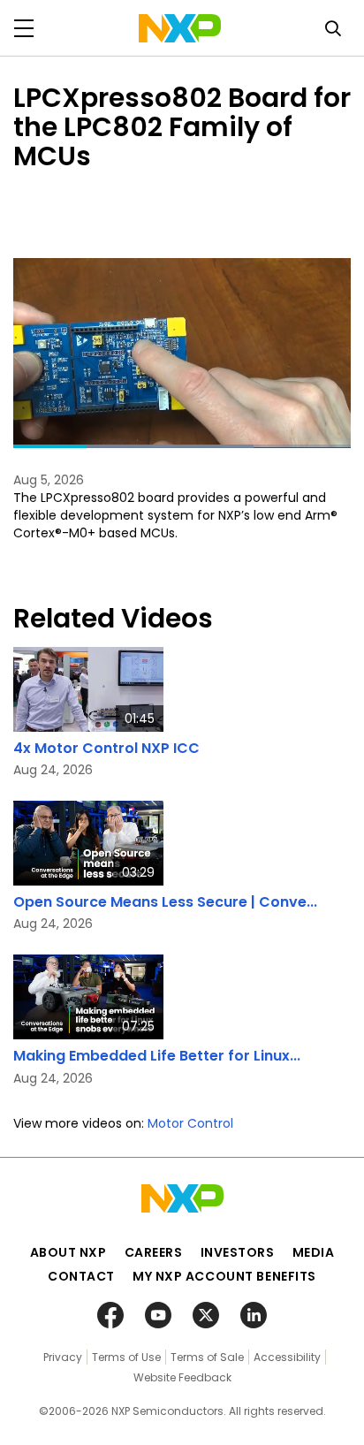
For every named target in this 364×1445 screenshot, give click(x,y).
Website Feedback (182, 1377)
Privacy (62, 1357)
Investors (238, 1252)
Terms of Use (126, 1357)
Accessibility (287, 1357)
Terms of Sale (207, 1357)
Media (313, 1252)
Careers (154, 1252)
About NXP (68, 1252)
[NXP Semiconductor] (180, 28)
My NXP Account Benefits (224, 1276)
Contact (81, 1276)
